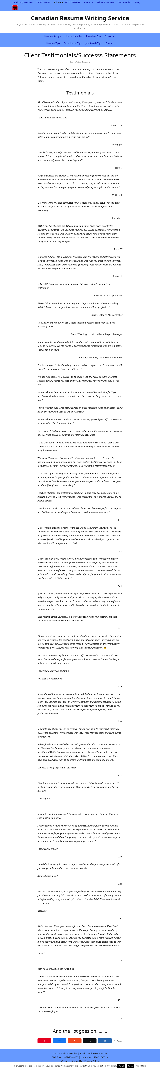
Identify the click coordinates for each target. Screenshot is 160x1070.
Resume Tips (53, 43)
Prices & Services (106, 2)
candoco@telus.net (22, 2)
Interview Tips (93, 36)
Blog (137, 2)
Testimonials (125, 2)
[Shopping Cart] (15, 7)
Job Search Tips (94, 43)
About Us (88, 2)
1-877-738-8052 (72, 2)
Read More (141, 1066)
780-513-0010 (43, 2)
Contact (110, 43)
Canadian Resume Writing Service (80, 18)
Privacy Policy (91, 1061)
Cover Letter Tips (73, 43)
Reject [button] (130, 1066)
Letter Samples (74, 36)
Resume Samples (53, 36)
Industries (110, 36)
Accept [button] (121, 1066)
